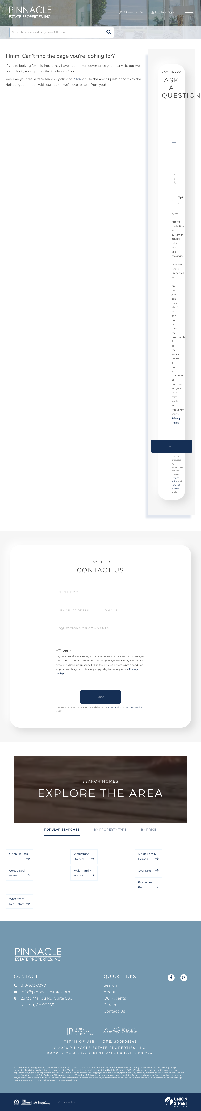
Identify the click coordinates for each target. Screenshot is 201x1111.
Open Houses (18, 854)
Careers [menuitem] (111, 1005)
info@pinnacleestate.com (45, 992)
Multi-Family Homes (82, 873)
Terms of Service (134, 707)
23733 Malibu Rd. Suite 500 (46, 1001)
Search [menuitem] (110, 985)
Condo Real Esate (17, 873)
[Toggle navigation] (189, 12)
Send (171, 446)
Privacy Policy (114, 707)
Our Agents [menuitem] (115, 998)
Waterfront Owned (81, 856)
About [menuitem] (110, 992)
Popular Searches (62, 829)
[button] (108, 32)
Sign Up (172, 12)
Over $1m (144, 870)
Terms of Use (79, 1042)
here (77, 79)
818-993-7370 (133, 12)
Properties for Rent (147, 884)
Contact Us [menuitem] (114, 1011)
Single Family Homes (147, 856)
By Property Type (110, 829)
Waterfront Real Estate (17, 901)
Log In (159, 12)
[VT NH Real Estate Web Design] (176, 1102)
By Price (148, 829)
